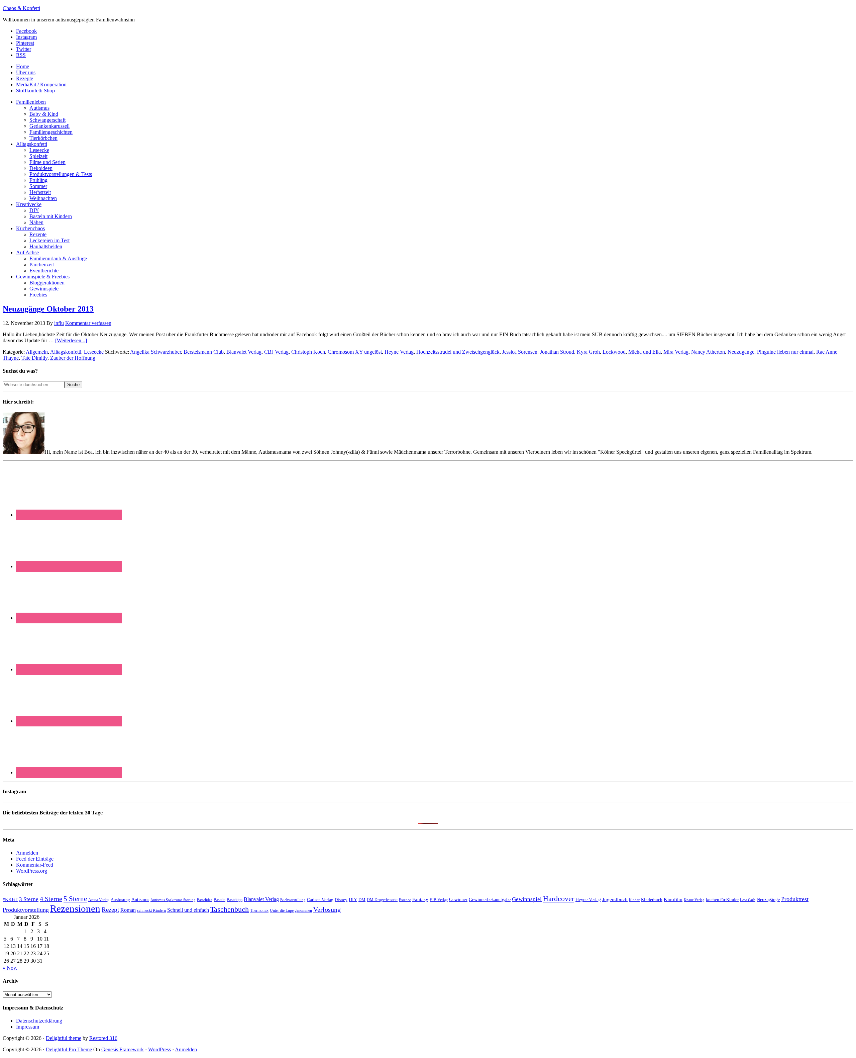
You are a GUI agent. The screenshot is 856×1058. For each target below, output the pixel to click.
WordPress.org (31, 871)
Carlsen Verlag (320, 899)
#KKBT (10, 899)
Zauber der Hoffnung (72, 358)
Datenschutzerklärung (39, 1021)
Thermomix (259, 910)
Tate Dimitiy (34, 358)
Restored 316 (103, 1038)
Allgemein (37, 352)
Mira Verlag (675, 352)
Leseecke (94, 352)
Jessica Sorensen (519, 352)
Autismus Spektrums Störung (173, 900)
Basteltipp (234, 899)
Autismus (140, 899)
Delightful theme (63, 1038)
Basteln (219, 899)
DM (361, 899)
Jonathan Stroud (557, 352)
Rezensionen (75, 908)
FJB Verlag (439, 899)
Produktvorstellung (26, 909)
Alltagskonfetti (65, 352)
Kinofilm (673, 899)
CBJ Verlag (276, 352)
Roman (128, 910)
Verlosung (327, 909)
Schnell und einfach (188, 910)
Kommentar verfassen (88, 323)
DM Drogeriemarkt (382, 899)
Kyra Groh (588, 352)
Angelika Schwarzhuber (155, 352)
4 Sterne (51, 898)
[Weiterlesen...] (71, 340)
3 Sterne (28, 899)
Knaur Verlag (694, 900)
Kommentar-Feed (34, 865)
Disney (341, 899)
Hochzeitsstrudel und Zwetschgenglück (458, 352)
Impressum (27, 1027)
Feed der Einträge (35, 859)
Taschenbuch (229, 909)
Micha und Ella (644, 352)
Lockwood (614, 352)
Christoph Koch (308, 352)
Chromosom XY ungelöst (355, 352)
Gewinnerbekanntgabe (490, 899)
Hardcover (558, 898)
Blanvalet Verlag (243, 352)
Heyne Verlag (399, 352)
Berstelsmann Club (204, 352)
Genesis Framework (122, 1049)
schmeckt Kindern (151, 910)
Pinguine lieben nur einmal (785, 352)
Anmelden (27, 853)
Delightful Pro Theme (69, 1049)
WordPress (159, 1049)
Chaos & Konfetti (21, 8)
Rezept (110, 909)
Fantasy (420, 899)
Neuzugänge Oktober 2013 (48, 308)
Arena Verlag (98, 900)
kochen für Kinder (722, 899)
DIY (353, 899)
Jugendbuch (615, 899)
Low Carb (747, 900)
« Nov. (10, 968)
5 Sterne (75, 899)
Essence (405, 900)
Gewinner (458, 899)
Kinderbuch (651, 899)
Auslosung (120, 899)
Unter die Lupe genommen (291, 910)
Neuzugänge (741, 352)
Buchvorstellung (293, 900)
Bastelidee (204, 900)
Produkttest (795, 899)
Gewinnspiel (527, 899)
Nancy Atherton (708, 352)
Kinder (634, 900)
